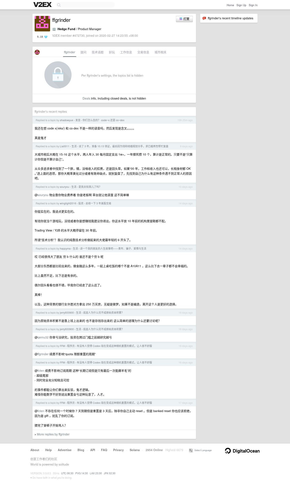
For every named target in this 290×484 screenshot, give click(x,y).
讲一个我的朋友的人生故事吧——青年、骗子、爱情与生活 (113, 248)
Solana (135, 450)
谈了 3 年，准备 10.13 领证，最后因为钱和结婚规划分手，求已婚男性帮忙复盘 (123, 146)
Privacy (118, 450)
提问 (83, 52)
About (34, 450)
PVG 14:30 (81, 473)
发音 (77, 120)
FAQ (104, 450)
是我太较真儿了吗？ (90, 186)
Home (230, 5)
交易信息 (143, 52)
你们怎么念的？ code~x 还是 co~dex (103, 120)
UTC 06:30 (67, 473)
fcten (41, 370)
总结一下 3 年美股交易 (98, 203)
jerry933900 (67, 312)
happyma (65, 248)
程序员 (71, 346)
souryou (64, 186)
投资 (80, 203)
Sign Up (241, 5)
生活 (74, 146)
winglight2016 (68, 203)
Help (48, 450)
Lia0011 (64, 146)
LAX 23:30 (96, 473)
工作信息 (126, 52)
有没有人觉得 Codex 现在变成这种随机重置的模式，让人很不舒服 (114, 346)
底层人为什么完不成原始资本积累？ (103, 312)
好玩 (112, 52)
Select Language (202, 450)
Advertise (65, 450)
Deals (86, 98)
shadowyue (66, 120)
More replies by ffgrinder (53, 434)
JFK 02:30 (109, 473)
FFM (62, 346)
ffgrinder (69, 52)
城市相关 (160, 52)
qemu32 (43, 337)
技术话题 (98, 52)
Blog (80, 450)
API (92, 450)
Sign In (253, 5)
